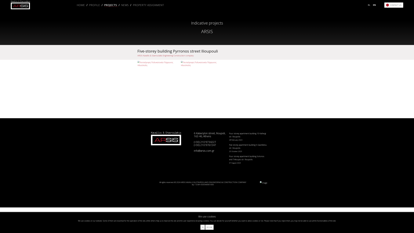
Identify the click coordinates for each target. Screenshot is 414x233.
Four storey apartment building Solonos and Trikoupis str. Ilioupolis (246, 159)
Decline (209, 227)
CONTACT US (395, 5)
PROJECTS (110, 5)
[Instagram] (381, 24)
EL (369, 5)
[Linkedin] (381, 30)
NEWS (125, 5)
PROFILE (94, 5)
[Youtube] (381, 42)
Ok (203, 227)
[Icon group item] (194, 173)
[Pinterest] (381, 36)
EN (374, 5)
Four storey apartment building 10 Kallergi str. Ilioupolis (247, 136)
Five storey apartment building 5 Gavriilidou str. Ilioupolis (248, 148)
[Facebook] (381, 18)
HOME (81, 5)
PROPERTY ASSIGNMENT (148, 5)
